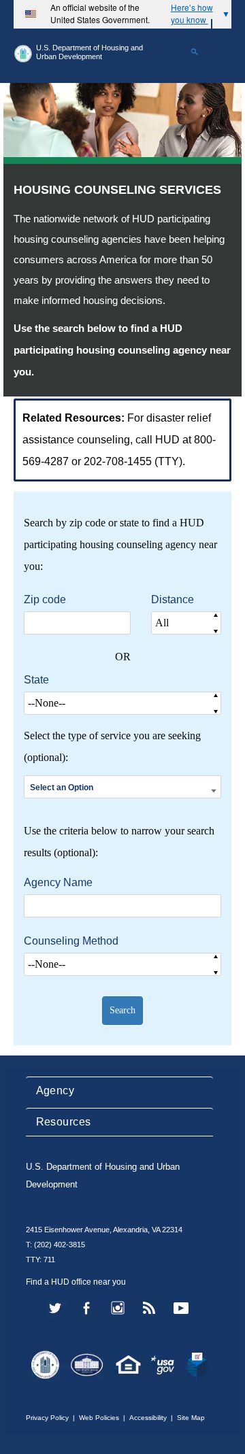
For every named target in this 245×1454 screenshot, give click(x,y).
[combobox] (122, 787)
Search (122, 1010)
